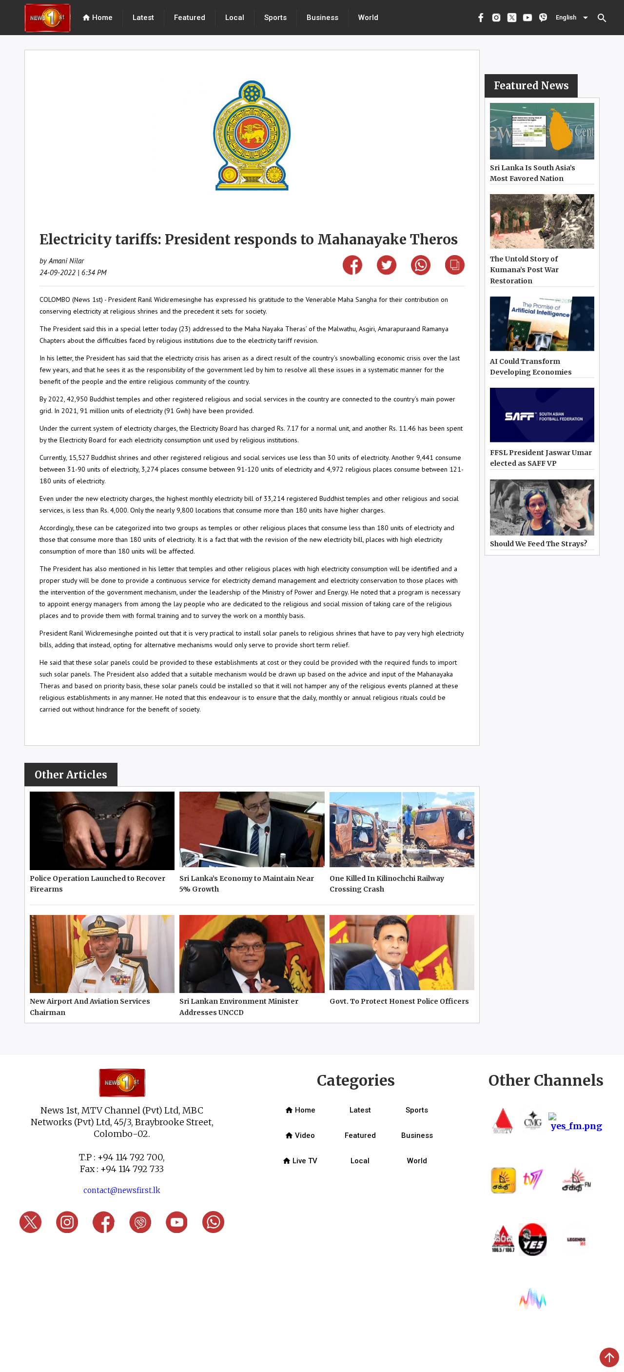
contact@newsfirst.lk (121, 1190)
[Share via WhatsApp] (420, 272)
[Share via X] (386, 271)
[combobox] (573, 17)
